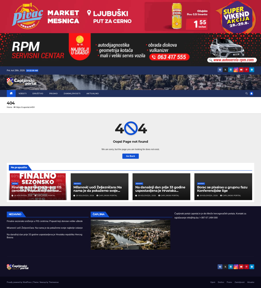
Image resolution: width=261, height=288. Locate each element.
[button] (247, 93)
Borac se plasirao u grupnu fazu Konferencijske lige (222, 189)
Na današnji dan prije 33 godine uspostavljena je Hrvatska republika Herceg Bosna (160, 190)
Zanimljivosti (72, 93)
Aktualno (92, 93)
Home (9, 107)
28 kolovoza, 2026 (23, 196)
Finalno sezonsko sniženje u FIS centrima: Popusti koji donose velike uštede (36, 190)
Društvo (37, 93)
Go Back (130, 156)
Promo (53, 93)
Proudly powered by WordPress (19, 282)
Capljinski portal (46, 196)
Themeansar (53, 282)
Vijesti (23, 93)
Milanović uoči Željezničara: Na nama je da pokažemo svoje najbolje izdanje (97, 190)
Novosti (77, 183)
